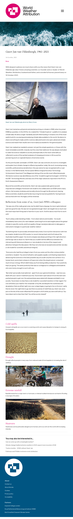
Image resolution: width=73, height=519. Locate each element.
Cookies (7, 490)
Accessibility (8, 497)
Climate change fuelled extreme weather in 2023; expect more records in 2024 (31, 445)
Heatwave (10, 423)
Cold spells (11, 324)
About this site (9, 487)
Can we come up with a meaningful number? (20, 442)
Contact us (8, 484)
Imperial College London (12, 506)
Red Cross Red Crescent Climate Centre (17, 512)
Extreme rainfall (14, 390)
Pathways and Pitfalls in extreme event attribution (22, 451)
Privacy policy (9, 494)
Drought (10, 357)
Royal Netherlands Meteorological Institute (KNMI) (20, 509)
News (7, 61)
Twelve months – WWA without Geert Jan (19, 448)
